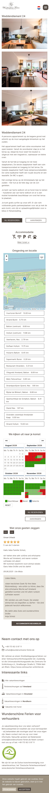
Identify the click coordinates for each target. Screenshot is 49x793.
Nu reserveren (11, 220)
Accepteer (24, 789)
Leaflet (18, 309)
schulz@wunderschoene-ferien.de (19, 650)
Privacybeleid (9, 789)
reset (8, 505)
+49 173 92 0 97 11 (13, 646)
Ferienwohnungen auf (17, 686)
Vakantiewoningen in (19, 694)
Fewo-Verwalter (40, 309)
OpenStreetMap (26, 309)
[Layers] (41, 256)
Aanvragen (36, 220)
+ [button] (6, 256)
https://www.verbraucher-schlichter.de (27, 667)
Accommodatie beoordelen (28, 623)
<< (5, 532)
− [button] (6, 259)
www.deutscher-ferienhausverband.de (18, 768)
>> (12, 532)
